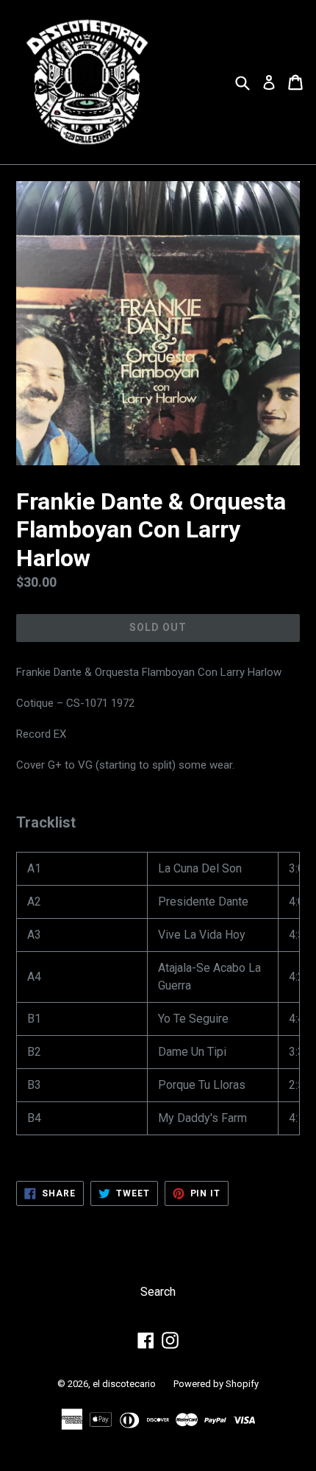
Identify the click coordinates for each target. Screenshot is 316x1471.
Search (158, 1292)
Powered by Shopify (216, 1383)
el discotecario (124, 1383)
